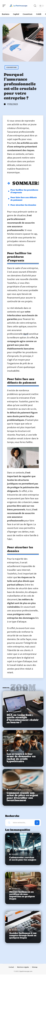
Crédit (11, 750)
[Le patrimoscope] (18, 5)
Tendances (16, 889)
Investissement (15, 711)
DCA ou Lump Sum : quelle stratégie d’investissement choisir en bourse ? (23, 718)
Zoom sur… (23, 688)
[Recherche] (35, 6)
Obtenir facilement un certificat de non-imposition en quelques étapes (22, 895)
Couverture (11, 67)
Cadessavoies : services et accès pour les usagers (22, 858)
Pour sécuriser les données (23, 205)
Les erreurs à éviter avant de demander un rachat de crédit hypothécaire (21, 757)
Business (15, 854)
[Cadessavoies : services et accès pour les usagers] (23, 849)
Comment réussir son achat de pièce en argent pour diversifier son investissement (22, 796)
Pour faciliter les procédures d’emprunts (24, 191)
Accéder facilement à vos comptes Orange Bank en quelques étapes (22, 935)
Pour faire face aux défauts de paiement (23, 198)
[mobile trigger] (5, 5)
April (25, 334)
